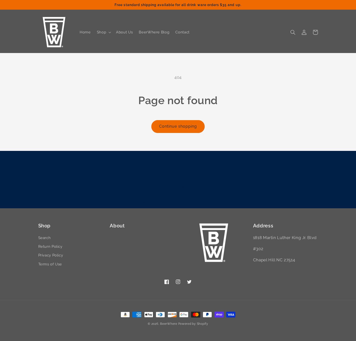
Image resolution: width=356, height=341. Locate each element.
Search (44, 238)
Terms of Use (50, 264)
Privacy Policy (50, 255)
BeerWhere (168, 324)
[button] (103, 32)
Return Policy (50, 246)
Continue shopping (178, 126)
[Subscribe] (218, 202)
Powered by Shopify (193, 324)
